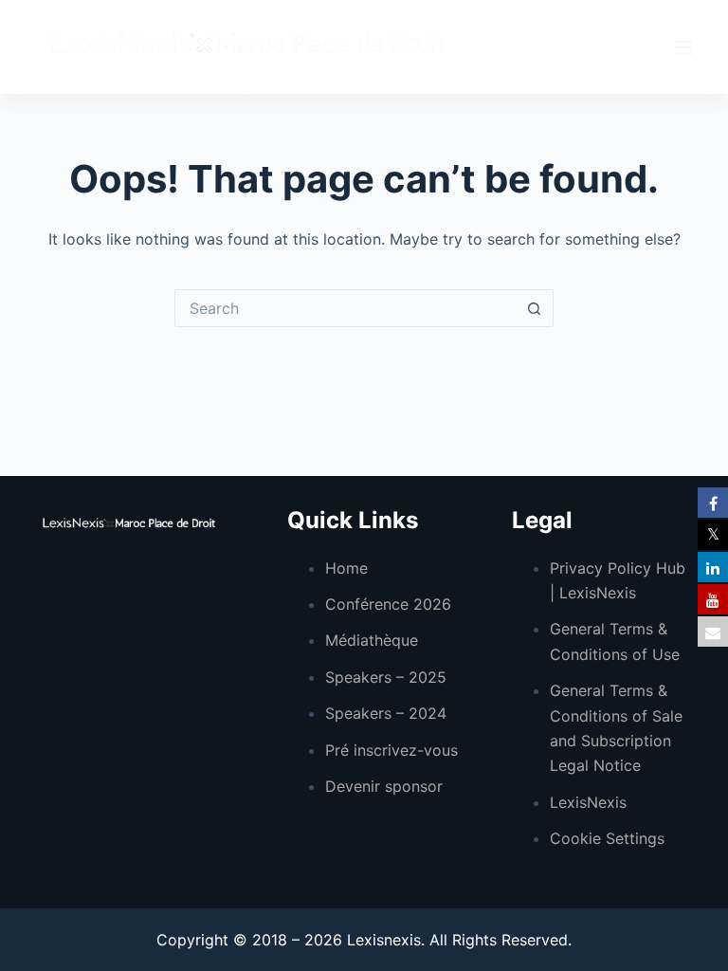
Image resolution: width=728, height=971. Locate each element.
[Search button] (535, 308)
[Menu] (683, 47)
